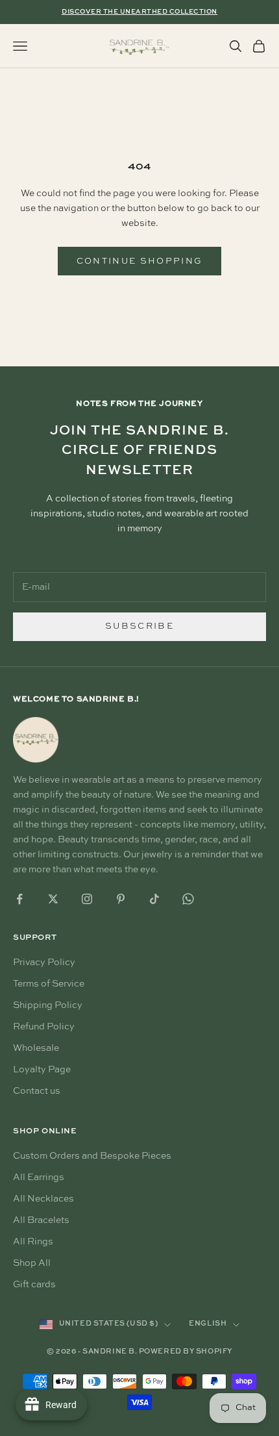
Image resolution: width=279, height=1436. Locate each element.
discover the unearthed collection (139, 11)
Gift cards (34, 1284)
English (207, 1324)
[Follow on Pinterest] (120, 898)
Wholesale (36, 1048)
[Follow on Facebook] (19, 898)
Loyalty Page (42, 1069)
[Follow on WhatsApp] (188, 898)
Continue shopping (140, 261)
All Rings (33, 1241)
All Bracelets (41, 1220)
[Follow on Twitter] (53, 898)
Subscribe (139, 626)
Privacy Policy (44, 962)
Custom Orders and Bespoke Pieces (92, 1156)
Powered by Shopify (185, 1351)
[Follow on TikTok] (154, 898)
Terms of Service (48, 984)
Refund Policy (44, 1026)
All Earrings (38, 1177)
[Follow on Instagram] (86, 898)
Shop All (32, 1263)
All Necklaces (43, 1198)
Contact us (36, 1091)
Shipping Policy (47, 1005)
